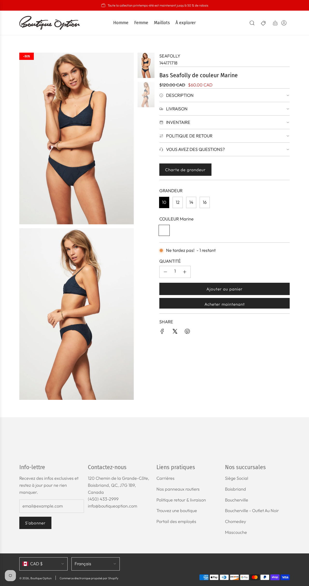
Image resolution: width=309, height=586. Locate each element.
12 (178, 202)
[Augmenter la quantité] (184, 272)
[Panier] (275, 23)
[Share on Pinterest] (187, 332)
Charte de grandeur (185, 169)
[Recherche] (252, 23)
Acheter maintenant (224, 304)
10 (164, 202)
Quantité (170, 261)
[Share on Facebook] (162, 332)
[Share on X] (175, 332)
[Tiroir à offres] (263, 23)
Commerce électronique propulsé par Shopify (89, 578)
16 (205, 202)
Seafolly (169, 56)
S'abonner (35, 522)
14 (191, 202)
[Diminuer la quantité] (165, 272)
